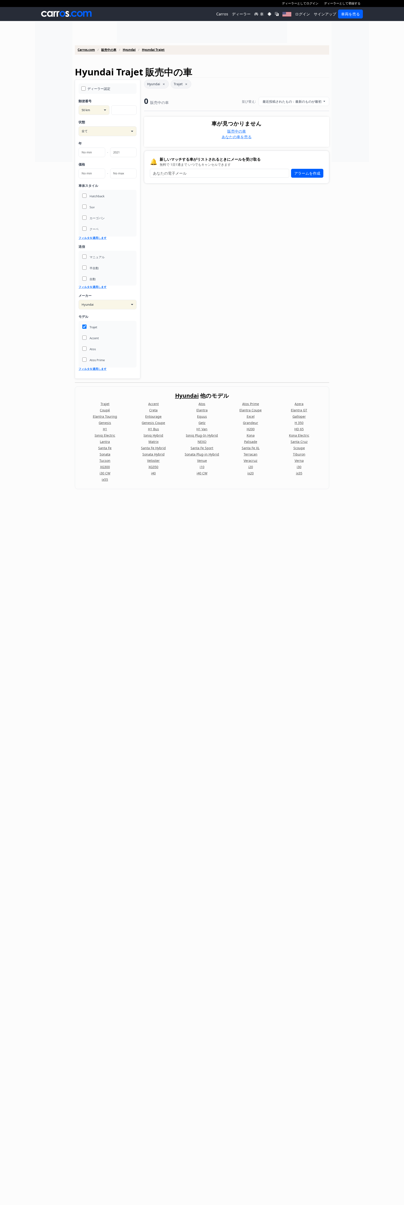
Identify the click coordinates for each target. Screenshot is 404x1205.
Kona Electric (299, 435)
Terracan (250, 454)
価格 (82, 164)
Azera (299, 404)
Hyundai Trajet (153, 49)
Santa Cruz (299, 441)
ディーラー (241, 14)
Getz (202, 423)
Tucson (104, 460)
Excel (251, 416)
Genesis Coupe (153, 423)
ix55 (105, 479)
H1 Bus (153, 429)
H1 (105, 429)
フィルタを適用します (93, 238)
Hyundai (129, 49)
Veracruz (250, 460)
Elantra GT (299, 410)
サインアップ (325, 14)
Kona (251, 435)
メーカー (85, 295)
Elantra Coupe (250, 410)
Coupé (105, 410)
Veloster (153, 460)
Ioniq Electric (105, 435)
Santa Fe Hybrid (153, 448)
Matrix (153, 441)
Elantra (202, 410)
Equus (202, 416)
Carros (222, 14)
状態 (82, 122)
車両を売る (350, 14)
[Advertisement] (53, 92)
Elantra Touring (105, 416)
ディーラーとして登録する (342, 3)
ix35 (299, 473)
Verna (299, 460)
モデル (83, 316)
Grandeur (250, 423)
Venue (202, 460)
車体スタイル (88, 185)
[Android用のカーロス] (269, 14)
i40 (153, 473)
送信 (82, 246)
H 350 (299, 423)
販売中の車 (108, 49)
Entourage (153, 416)
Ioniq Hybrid (153, 435)
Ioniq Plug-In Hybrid (202, 435)
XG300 (105, 467)
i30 (299, 467)
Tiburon (299, 454)
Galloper (299, 416)
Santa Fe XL (251, 448)
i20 (250, 467)
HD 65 (299, 429)
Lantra (105, 441)
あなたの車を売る (237, 136)
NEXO (202, 441)
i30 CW (105, 473)
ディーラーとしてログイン (300, 3)
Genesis (105, 423)
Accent (153, 404)
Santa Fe (105, 448)
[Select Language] (277, 14)
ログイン (302, 14)
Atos (201, 404)
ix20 (250, 473)
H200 (251, 429)
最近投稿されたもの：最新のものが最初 (292, 101)
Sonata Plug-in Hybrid (202, 454)
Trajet (178, 84)
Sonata (105, 454)
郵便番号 (85, 101)
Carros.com (86, 49)
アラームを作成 (307, 173)
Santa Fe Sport (202, 448)
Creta (153, 410)
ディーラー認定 (98, 88)
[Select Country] (287, 14)
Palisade (250, 441)
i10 (202, 467)
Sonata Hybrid (153, 454)
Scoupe (299, 448)
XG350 (153, 467)
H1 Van (201, 429)
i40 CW (202, 473)
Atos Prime (250, 404)
